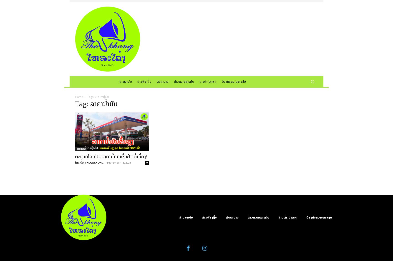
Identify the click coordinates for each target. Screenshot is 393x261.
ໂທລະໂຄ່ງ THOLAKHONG (89, 162)
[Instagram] (205, 248)
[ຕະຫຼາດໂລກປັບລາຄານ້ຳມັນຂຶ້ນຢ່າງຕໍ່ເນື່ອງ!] (112, 131)
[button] (312, 81)
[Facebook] (188, 248)
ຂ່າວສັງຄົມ (81, 148)
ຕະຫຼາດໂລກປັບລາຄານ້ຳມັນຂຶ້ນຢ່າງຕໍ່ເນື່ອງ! (111, 156)
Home (79, 97)
